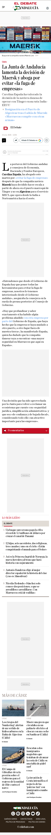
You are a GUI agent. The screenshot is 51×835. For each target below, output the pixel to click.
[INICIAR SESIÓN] (47, 8)
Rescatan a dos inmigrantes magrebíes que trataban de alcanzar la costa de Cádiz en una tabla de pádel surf (37, 757)
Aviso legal (41, 819)
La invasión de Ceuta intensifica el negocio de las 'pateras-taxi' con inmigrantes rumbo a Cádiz (37, 785)
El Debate (16, 127)
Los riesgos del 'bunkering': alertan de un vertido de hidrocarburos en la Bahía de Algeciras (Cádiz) (12, 730)
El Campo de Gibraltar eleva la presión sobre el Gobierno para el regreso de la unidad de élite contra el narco (13, 778)
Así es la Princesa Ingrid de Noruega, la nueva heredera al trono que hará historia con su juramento (27, 559)
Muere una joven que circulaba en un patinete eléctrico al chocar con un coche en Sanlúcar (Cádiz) (37, 728)
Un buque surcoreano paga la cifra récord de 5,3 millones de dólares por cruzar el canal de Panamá (25, 533)
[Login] (47, 8)
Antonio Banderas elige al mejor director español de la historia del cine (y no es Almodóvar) (26, 573)
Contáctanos (26, 819)
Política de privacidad (15, 822)
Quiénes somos (10, 819)
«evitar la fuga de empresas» (31, 177)
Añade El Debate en (29, 140)
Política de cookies (36, 822)
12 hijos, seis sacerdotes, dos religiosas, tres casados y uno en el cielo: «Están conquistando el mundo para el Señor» (26, 546)
